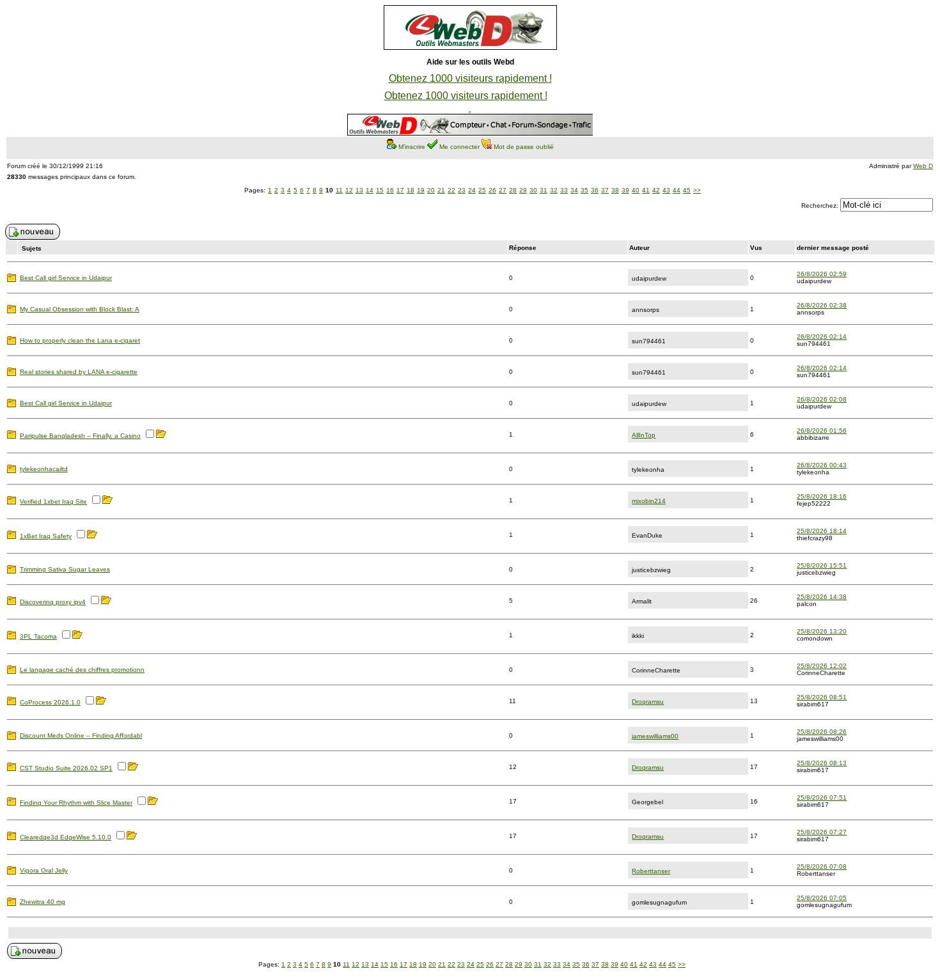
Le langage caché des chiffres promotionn (82, 669)
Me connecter (459, 146)
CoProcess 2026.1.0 (50, 702)
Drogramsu (648, 701)
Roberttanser (651, 871)
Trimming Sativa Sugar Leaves (65, 569)
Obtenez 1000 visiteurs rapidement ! (470, 78)
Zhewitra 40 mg (42, 901)
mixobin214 (649, 500)
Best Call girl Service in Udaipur (66, 277)
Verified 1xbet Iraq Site (53, 501)
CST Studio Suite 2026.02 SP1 (66, 768)
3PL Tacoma (38, 636)
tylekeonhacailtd (44, 468)
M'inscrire (411, 146)
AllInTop (643, 435)
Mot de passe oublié (524, 146)
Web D (923, 165)
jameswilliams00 (655, 736)
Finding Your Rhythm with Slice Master (76, 802)
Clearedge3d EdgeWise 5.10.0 (65, 837)
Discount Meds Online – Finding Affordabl (81, 735)
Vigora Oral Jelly (44, 870)
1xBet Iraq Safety (46, 536)
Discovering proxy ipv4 (53, 601)
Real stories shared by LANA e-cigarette (78, 371)
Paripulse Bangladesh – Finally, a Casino (80, 435)
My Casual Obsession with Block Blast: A (79, 309)
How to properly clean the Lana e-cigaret (80, 340)
